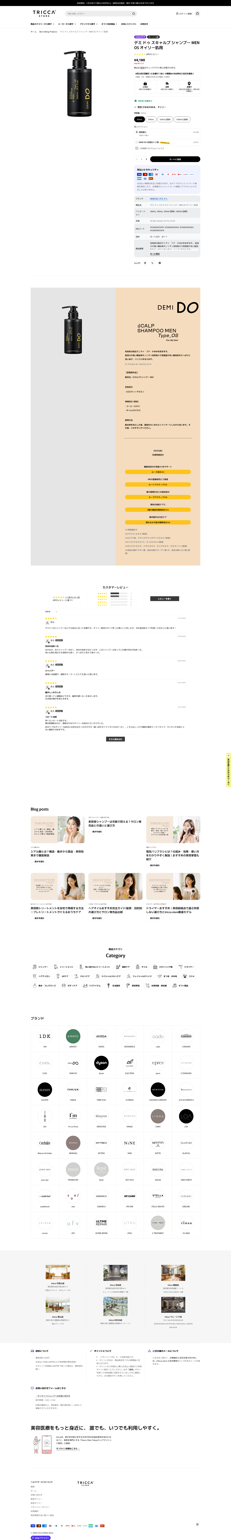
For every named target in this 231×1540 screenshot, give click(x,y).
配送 (142, 67)
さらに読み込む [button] (115, 739)
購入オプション (141, 126)
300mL (139, 119)
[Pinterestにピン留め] (160, 263)
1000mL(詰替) (182, 119)
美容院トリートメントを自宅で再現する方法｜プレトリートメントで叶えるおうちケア (57, 910)
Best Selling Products (48, 31)
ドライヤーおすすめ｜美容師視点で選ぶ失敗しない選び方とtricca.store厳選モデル (172, 910)
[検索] (133, 13)
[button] (140, 54)
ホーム (33, 31)
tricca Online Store (45, 1532)
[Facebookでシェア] (145, 263)
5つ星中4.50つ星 (72, 597)
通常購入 (143, 132)
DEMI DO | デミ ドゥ (158, 198)
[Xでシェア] (152, 263)
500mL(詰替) (165, 119)
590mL (151, 119)
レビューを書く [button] (164, 598)
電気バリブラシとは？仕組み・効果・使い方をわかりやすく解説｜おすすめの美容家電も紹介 (172, 855)
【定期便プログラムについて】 (152, 148)
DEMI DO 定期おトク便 (154, 142)
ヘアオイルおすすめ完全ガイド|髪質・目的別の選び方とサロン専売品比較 (115, 910)
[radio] (137, 132)
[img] (51, 618)
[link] (158, 1118)
